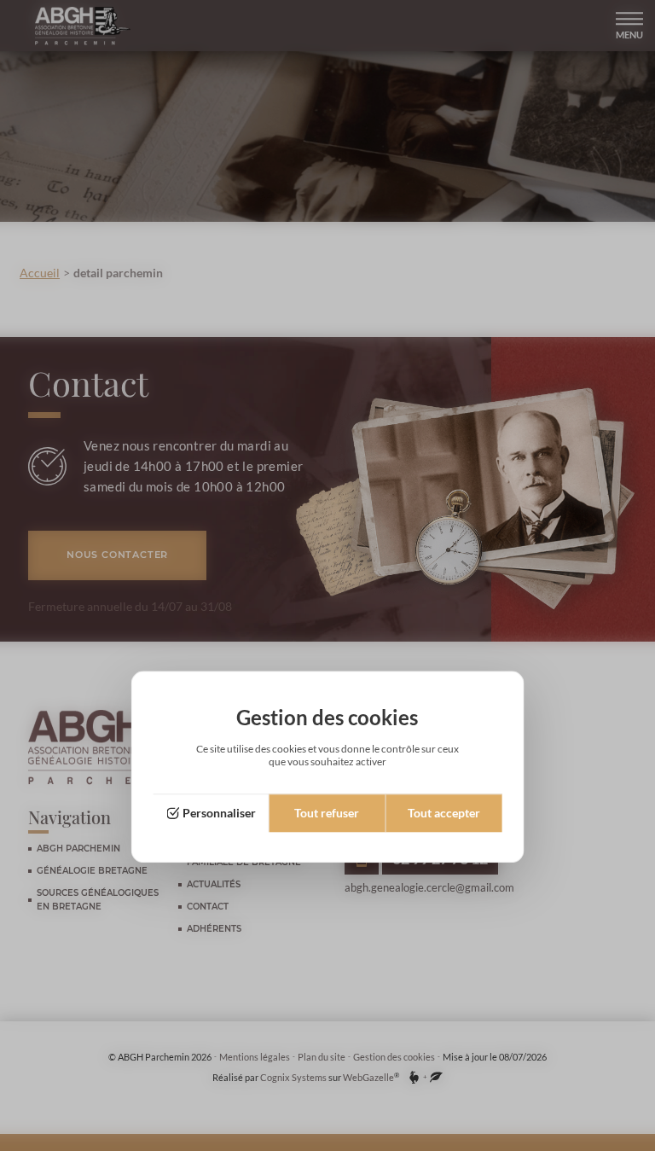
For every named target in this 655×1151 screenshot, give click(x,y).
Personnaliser (219, 813)
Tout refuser (326, 813)
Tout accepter (444, 813)
